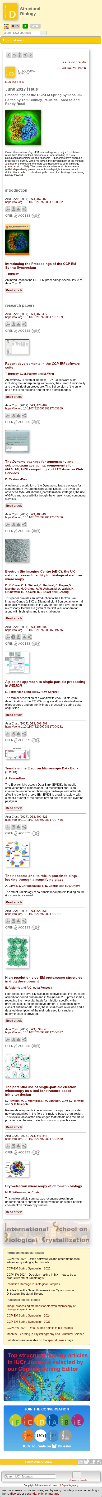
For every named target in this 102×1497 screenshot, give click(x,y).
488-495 (42, 514)
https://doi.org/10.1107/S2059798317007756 (34, 517)
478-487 (42, 405)
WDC (35, 26)
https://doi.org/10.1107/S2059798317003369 (34, 408)
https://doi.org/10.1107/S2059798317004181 (34, 726)
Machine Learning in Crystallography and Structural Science (45, 1334)
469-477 (42, 314)
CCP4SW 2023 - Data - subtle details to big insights (40, 1328)
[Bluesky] (47, 1451)
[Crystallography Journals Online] (6, 26)
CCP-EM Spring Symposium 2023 (29, 1321)
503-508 (42, 723)
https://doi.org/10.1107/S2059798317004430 (34, 1139)
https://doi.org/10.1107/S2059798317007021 (34, 914)
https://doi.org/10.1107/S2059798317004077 (34, 1032)
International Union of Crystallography (58, 1485)
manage (53, 1493)
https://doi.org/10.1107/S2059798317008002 (34, 202)
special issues (57, 1340)
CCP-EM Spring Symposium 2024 (29, 1315)
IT (25, 26)
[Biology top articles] (47, 1401)
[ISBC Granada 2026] (47, 1244)
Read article (14, 290)
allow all (14, 1493)
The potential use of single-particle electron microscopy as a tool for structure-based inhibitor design (40, 1090)
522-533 (42, 911)
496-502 (42, 627)
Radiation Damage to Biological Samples (33, 1284)
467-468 (42, 199)
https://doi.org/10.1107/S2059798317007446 (34, 819)
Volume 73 (69, 68)
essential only (34, 1493)
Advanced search (78, 1480)
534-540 (42, 1029)
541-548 (42, 1135)
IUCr (15, 26)
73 (33, 199)
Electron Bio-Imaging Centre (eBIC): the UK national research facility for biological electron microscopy (43, 575)
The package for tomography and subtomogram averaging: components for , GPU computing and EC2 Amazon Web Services (44, 467)
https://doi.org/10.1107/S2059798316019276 (34, 630)
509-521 (42, 816)
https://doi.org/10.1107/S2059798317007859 (34, 317)
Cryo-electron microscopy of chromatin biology (43, 1186)
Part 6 (82, 68)
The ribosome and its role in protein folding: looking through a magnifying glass (41, 877)
